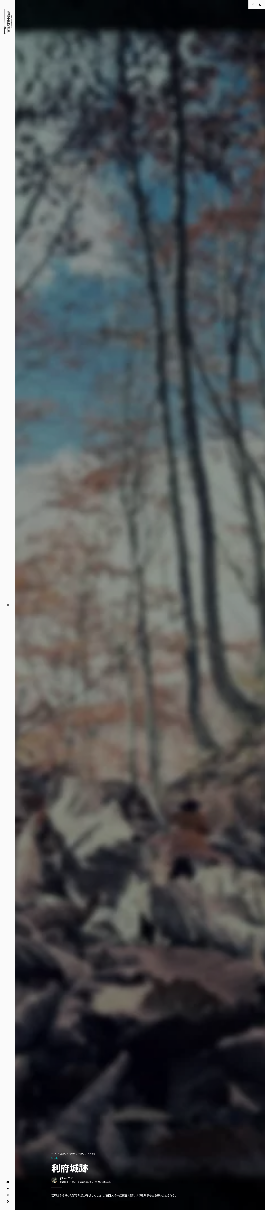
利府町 (81, 1153)
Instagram (7, 1195)
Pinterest (7, 1201)
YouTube (7, 1182)
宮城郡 (72, 1153)
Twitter (7, 1188)
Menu (7, 605)
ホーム (53, 1153)
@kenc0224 (66, 1178)
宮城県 (63, 1153)
